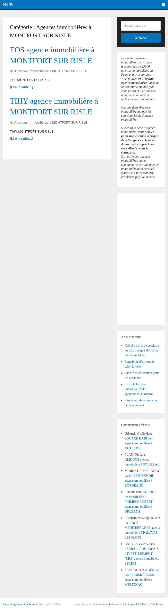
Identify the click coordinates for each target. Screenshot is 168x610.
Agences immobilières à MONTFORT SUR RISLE (50, 71)
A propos (130, 604)
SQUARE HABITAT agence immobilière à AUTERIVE (139, 443)
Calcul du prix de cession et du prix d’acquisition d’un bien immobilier (142, 350)
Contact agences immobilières (20, 604)
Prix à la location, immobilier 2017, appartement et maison (139, 389)
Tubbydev (157, 604)
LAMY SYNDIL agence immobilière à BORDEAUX (139, 480)
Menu (8, 4)
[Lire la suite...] (21, 87)
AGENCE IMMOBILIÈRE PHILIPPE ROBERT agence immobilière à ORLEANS (140, 501)
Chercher (141, 38)
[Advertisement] (133, 258)
